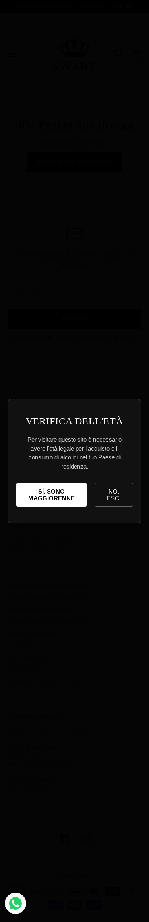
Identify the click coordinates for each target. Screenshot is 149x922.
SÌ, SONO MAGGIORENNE (51, 495)
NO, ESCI (114, 495)
